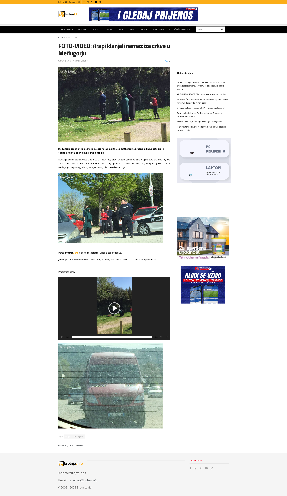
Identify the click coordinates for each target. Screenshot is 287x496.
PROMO (144, 29)
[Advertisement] (203, 330)
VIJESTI (96, 29)
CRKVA (109, 29)
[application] (114, 308)
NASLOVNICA (67, 29)
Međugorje (79, 436)
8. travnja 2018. (64, 60)
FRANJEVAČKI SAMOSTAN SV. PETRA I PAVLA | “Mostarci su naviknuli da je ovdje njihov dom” (202, 101)
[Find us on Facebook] (84, 2)
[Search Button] (222, 29)
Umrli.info (159, 29)
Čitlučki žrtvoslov (179, 29)
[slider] (112, 337)
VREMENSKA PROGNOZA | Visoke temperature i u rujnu (201, 94)
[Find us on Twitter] (92, 2)
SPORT (121, 29)
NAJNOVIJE (83, 29)
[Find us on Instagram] (87, 2)
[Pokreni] (62, 336)
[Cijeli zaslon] (166, 336)
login (67, 445)
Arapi (67, 436)
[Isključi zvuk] (161, 336)
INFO (132, 29)
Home (60, 37)
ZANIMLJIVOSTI (71, 37)
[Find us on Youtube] (96, 2)
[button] (114, 308)
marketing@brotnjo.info (82, 480)
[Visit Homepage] (68, 14)
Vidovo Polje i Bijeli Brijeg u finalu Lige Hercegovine (199, 121)
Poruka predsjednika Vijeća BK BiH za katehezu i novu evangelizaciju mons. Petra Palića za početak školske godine (201, 86)
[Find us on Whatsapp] (100, 2)
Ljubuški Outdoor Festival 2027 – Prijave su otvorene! (201, 107)
